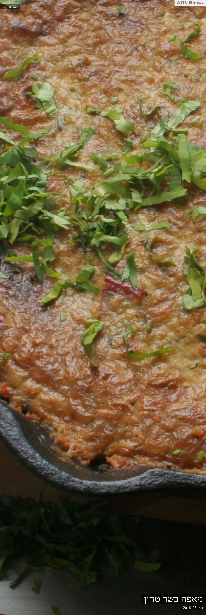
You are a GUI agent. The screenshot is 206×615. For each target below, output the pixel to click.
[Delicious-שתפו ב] (186, 4)
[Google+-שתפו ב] (187, 4)
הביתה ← (10, 6)
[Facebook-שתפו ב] (190, 4)
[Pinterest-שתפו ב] (178, 4)
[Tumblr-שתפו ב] (182, 4)
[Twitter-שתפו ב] (194, 4)
